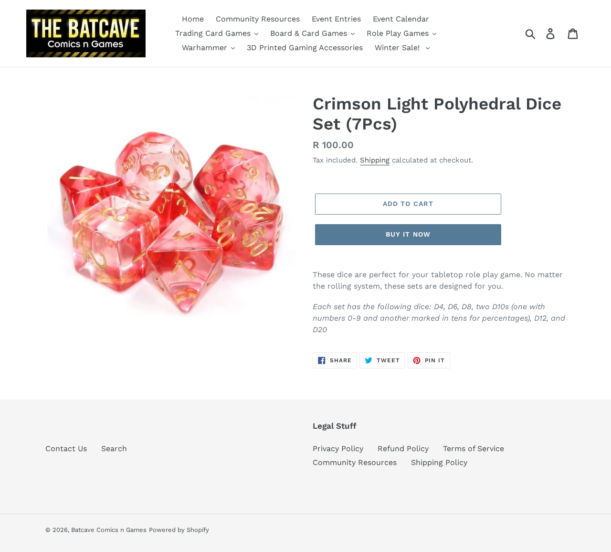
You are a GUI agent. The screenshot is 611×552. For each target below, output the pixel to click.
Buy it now (408, 234)
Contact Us (66, 448)
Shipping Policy (439, 462)
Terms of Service (473, 448)
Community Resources (355, 462)
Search (114, 448)
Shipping (375, 160)
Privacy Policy (338, 448)
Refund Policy (403, 448)
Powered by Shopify (179, 529)
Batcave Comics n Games (109, 529)
